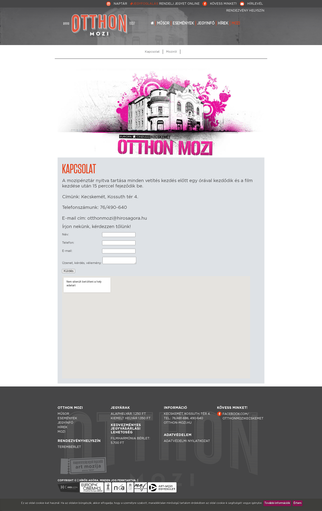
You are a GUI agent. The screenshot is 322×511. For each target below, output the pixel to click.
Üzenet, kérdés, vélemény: (82, 263)
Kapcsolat (152, 51)
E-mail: (67, 250)
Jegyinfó (205, 23)
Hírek (223, 23)
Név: (65, 234)
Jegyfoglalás (166, 3)
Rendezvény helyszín (245, 10)
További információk (277, 503)
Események (183, 23)
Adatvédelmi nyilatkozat (187, 441)
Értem (297, 503)
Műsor (163, 23)
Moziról (171, 51)
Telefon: (68, 242)
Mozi (236, 23)
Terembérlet (69, 446)
